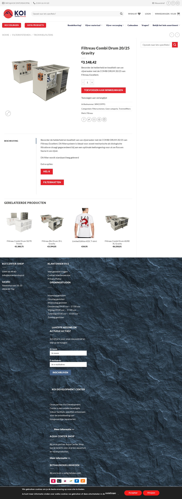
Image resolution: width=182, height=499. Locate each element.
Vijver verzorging (114, 25)
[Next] (132, 230)
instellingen (110, 493)
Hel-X (46, 171)
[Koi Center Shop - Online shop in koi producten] (14, 13)
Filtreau (90, 113)
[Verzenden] (121, 13)
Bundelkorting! (74, 25)
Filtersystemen (21, 34)
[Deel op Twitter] (89, 119)
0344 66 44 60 (9, 271)
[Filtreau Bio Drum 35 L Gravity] (52, 223)
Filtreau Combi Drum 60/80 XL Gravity (117, 242)
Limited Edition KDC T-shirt (84, 241)
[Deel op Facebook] (83, 119)
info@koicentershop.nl (13, 275)
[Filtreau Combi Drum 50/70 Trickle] (19, 223)
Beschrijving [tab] (11, 141)
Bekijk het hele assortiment (165, 25)
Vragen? (145, 25)
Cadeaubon (133, 25)
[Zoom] (8, 113)
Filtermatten (52, 182)
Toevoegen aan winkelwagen (103, 90)
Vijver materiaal (92, 25)
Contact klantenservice (59, 275)
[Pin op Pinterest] (99, 119)
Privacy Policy (54, 278)
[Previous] (4, 230)
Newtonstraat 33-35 (12, 285)
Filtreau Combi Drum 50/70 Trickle (19, 242)
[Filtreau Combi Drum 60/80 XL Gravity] (117, 223)
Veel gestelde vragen (58, 271)
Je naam (53, 349)
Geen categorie (111, 109)
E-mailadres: (55, 360)
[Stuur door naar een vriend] (94, 119)
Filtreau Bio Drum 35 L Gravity (52, 242)
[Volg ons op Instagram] (173, 3)
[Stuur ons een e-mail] (178, 3)
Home (5, 34)
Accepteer (133, 492)
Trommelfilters (43, 34)
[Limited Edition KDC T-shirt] (84, 223)
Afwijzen (151, 492)
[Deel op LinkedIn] (104, 119)
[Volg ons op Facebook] (169, 3)
